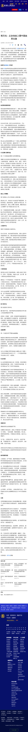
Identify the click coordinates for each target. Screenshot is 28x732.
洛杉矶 (15, 605)
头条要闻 (8, 631)
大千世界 (20, 672)
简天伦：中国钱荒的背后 (19, 576)
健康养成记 (10, 667)
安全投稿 (9, 713)
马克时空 (15, 655)
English (18, 607)
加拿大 (11, 605)
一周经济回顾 (9, 651)
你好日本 (20, 664)
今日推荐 (24, 631)
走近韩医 (9, 671)
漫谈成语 (22, 646)
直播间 (14, 618)
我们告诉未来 (14, 683)
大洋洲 (19, 605)
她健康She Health (11, 664)
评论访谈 (15, 637)
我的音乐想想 (21, 679)
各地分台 (11, 1)
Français (23, 607)
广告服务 (14, 713)
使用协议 (3, 713)
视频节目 (19, 615)
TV (20, 9)
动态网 (22, 719)
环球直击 (8, 641)
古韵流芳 (22, 643)
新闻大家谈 (15, 639)
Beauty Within (21, 671)
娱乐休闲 (20, 660)
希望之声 (3, 719)
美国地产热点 (23, 651)
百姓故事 (13, 700)
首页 (2, 31)
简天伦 (8, 555)
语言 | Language (24, 1)
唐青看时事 (15, 651)
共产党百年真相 (14, 687)
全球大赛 (23, 633)
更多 (13, 721)
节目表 (8, 618)
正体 (15, 1)
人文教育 (22, 637)
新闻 (7, 625)
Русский (3, 609)
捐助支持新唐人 (10, 620)
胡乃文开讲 (10, 665)
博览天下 (8, 633)
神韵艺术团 (9, 717)
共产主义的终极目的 (15, 688)
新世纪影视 (8, 721)
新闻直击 (8, 646)
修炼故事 (13, 704)
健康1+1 (9, 662)
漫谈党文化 (13, 702)
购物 (17, 620)
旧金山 (4, 607)
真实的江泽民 (14, 694)
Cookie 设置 (14, 730)
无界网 (2, 721)
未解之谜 (22, 639)
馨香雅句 (22, 644)
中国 (17, 48)
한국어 (12, 609)
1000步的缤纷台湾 (21, 677)
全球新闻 (8, 639)
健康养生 (10, 660)
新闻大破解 (15, 648)
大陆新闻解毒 (16, 656)
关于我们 (9, 711)
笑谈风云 (22, 641)
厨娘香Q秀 (20, 674)
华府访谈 (8, 649)
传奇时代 (13, 685)
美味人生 (20, 669)
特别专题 (13, 681)
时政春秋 (15, 644)
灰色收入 (22, 48)
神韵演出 (18, 633)
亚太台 (8, 607)
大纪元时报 (16, 717)
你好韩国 (20, 665)
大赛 (7, 1)
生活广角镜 (20, 662)
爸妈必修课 (22, 648)
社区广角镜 (8, 653)
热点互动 (15, 641)
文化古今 (22, 649)
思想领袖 (15, 646)
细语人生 (15, 658)
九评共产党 (13, 692)
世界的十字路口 (16, 653)
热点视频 (13, 631)
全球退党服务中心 (10, 719)
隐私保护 (20, 711)
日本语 (7, 609)
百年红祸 (13, 695)
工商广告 (13, 706)
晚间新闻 (8, 644)
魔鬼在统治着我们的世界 (16, 690)
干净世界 (22, 717)
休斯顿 (23, 605)
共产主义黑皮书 (14, 699)
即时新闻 (19, 631)
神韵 (3, 1)
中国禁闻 (8, 643)
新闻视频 (8, 637)
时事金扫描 (15, 643)
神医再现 (9, 669)
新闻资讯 (13, 615)
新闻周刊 (8, 648)
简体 (18, 1)
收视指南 (14, 711)
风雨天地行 (13, 697)
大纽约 (7, 605)
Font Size (21, 45)
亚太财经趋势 (9, 655)
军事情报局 (15, 649)
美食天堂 (20, 667)
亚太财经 (8, 656)
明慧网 (17, 719)
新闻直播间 (15, 9)
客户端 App (3, 714)
